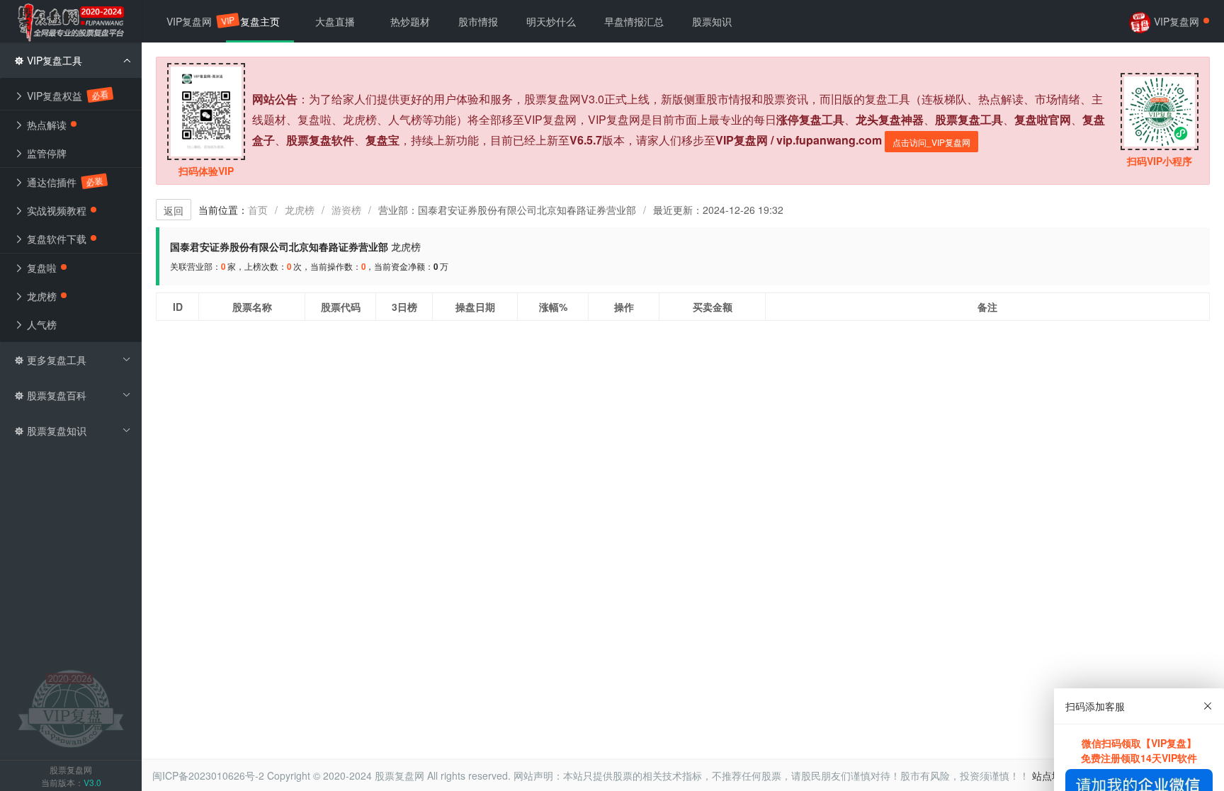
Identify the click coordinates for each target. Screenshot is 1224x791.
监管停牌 (45, 153)
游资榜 (346, 210)
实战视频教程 (55, 210)
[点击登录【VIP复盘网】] (71, 707)
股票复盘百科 (55, 395)
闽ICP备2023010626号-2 (208, 775)
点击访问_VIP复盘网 (931, 142)
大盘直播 (335, 21)
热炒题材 (410, 21)
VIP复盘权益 (66, 96)
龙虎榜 (299, 210)
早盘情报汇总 (634, 21)
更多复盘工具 (55, 360)
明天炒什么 (551, 21)
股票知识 (712, 21)
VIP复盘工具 (53, 60)
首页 (258, 210)
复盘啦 (40, 268)
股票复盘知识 (55, 430)
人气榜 (40, 324)
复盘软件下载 (55, 239)
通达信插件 (63, 182)
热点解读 (45, 125)
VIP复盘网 (196, 21)
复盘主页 (260, 21)
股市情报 (478, 21)
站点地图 (1052, 775)
